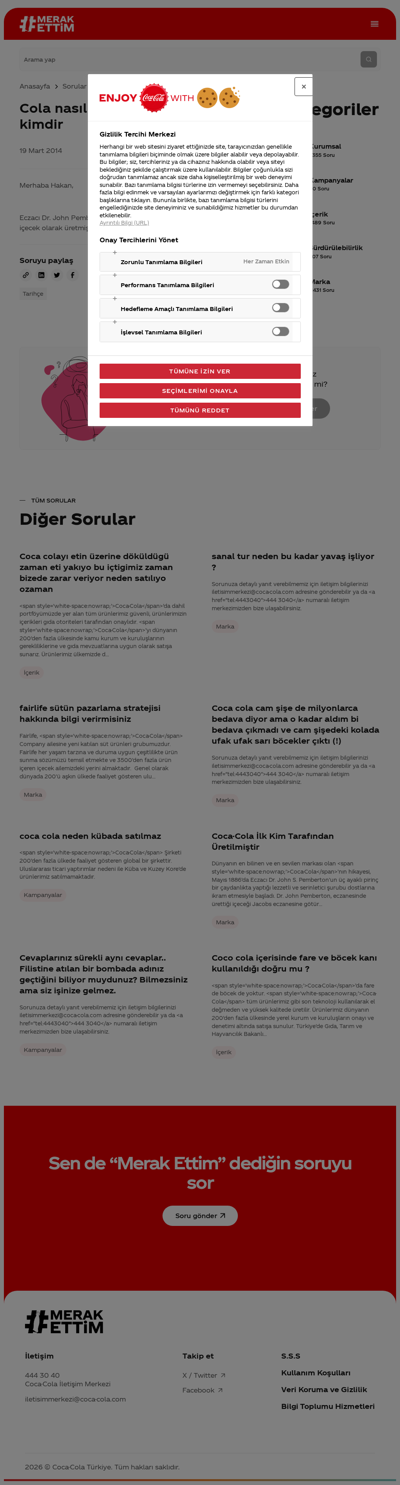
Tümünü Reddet (200, 410)
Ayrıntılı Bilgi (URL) (124, 223)
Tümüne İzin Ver (199, 371)
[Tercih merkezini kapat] (303, 86)
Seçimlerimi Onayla (200, 390)
